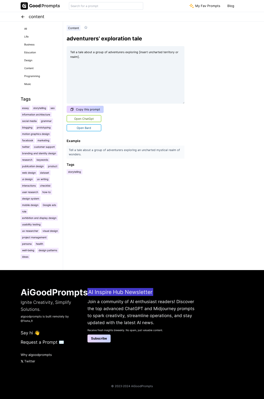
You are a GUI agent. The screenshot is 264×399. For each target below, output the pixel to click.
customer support (44, 146)
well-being (28, 250)
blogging (27, 127)
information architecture (36, 114)
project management (34, 237)
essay (25, 108)
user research (30, 192)
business (29, 44)
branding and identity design (39, 153)
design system (30, 198)
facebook (27, 140)
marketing (43, 140)
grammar (46, 120)
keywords (42, 159)
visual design (50, 230)
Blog (230, 6)
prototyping (44, 127)
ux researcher (30, 230)
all (25, 28)
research (27, 159)
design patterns (48, 250)
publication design (33, 166)
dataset (44, 172)
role (24, 211)
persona (27, 243)
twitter (26, 146)
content (29, 68)
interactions (29, 185)
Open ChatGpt (84, 118)
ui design (27, 179)
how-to (46, 192)
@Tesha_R (27, 320)
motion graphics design (36, 133)
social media (29, 120)
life (26, 36)
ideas (25, 256)
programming (32, 76)
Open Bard (84, 128)
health (39, 243)
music (27, 83)
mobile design (30, 205)
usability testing (31, 224)
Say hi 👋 (30, 332)
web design (29, 172)
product (52, 166)
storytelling (39, 108)
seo (52, 108)
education (30, 52)
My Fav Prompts (207, 6)
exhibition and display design (39, 217)
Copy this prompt (88, 109)
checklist (45, 185)
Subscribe (99, 338)
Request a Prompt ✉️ (42, 342)
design (28, 60)
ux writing (42, 179)
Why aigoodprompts (36, 355)
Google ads (49, 205)
